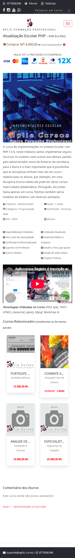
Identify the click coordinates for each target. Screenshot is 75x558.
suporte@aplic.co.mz (20, 552)
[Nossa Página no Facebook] (4, 10)
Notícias (50, 3)
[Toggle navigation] (68, 23)
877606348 (14, 3)
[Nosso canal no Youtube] (14, 10)
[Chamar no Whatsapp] (19, 10)
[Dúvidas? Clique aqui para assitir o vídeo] (63, 44)
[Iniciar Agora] (37, 107)
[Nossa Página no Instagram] (9, 10)
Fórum (33, 3)
